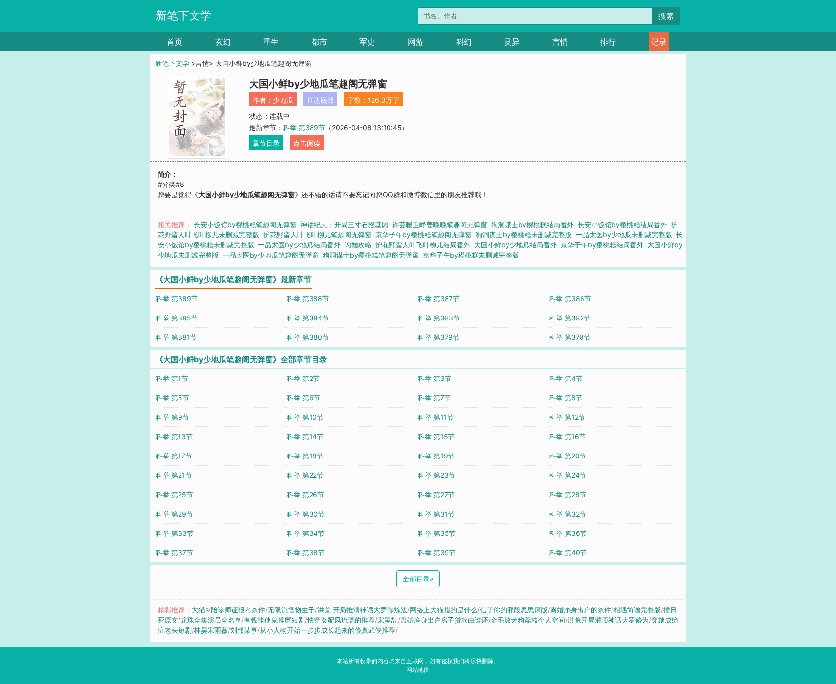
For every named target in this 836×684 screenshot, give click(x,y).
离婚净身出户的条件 (580, 610)
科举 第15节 (436, 436)
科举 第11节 (436, 417)
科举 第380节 (308, 337)
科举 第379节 (439, 337)
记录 (659, 41)
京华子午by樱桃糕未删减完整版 (471, 255)
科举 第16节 (567, 436)
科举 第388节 (308, 298)
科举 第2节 (303, 378)
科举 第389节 (304, 127)
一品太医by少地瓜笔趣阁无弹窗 (271, 255)
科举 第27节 (436, 494)
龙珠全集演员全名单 (210, 620)
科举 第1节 (172, 378)
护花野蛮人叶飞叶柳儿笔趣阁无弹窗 (317, 234)
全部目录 (418, 579)
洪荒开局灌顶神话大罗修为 (608, 620)
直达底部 (320, 100)
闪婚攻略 (358, 245)
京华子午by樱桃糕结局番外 (602, 245)
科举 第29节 (174, 514)
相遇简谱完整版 (637, 610)
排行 (608, 41)
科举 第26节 (305, 494)
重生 (271, 41)
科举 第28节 (567, 494)
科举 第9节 (172, 417)
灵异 (512, 41)
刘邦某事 (243, 630)
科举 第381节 (176, 337)
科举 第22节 (305, 475)
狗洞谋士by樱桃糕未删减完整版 (524, 234)
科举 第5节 (172, 398)
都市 (319, 41)
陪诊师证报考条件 (238, 610)
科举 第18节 (305, 456)
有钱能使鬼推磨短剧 (274, 620)
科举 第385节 (177, 318)
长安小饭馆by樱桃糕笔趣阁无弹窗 (245, 224)
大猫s (200, 610)
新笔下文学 (183, 15)
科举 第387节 (439, 298)
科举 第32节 (567, 514)
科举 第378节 (570, 337)
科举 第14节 (305, 436)
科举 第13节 (174, 436)
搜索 (666, 16)
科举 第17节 (174, 456)
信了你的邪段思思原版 (514, 610)
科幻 (464, 41)
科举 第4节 (565, 378)
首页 (174, 41)
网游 (415, 41)
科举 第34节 (306, 533)
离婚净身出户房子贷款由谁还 (444, 620)
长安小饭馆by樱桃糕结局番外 (622, 224)
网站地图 (418, 669)
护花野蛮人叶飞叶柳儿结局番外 (422, 245)
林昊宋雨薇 (211, 630)
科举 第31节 (436, 514)
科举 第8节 (565, 398)
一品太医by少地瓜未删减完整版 (624, 234)
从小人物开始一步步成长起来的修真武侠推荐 (327, 630)
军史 (367, 41)
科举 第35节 (437, 533)
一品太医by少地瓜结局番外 (299, 245)
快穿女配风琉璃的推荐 (341, 620)
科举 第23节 (436, 475)
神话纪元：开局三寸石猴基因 (344, 224)
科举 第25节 (174, 494)
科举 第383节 (439, 318)
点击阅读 (306, 143)
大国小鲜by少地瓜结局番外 (515, 245)
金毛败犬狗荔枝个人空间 (528, 620)
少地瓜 (283, 100)
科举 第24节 (567, 475)
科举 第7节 (434, 398)
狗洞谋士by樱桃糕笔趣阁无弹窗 (371, 255)
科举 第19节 (436, 456)
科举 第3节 (434, 378)
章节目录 (266, 143)
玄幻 (223, 41)
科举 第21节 (174, 475)
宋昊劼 (387, 620)
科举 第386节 (570, 298)
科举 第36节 (568, 533)
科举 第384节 (308, 318)
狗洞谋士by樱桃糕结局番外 (532, 224)
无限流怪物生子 (291, 610)
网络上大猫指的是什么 (444, 610)
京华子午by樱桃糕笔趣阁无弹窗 (423, 234)
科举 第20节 (567, 456)
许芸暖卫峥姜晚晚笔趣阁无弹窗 (439, 224)
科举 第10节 (305, 417)
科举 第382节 (570, 318)
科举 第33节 (175, 533)
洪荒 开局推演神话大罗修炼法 (362, 610)
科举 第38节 (306, 552)
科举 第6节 (303, 398)
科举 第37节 (174, 552)
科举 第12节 (567, 417)
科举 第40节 (568, 552)
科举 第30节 (306, 514)
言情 (560, 41)
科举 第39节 (437, 552)
